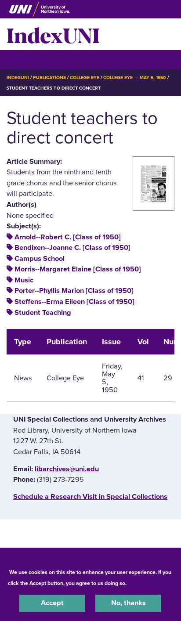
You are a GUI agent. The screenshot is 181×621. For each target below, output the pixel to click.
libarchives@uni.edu (67, 469)
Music (23, 280)
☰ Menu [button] (22, 59)
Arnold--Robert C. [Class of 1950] (67, 237)
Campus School (39, 258)
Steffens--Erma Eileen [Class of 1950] (74, 301)
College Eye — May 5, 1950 (134, 77)
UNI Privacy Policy (151, 583)
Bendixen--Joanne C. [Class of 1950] (72, 247)
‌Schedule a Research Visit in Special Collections (90, 496)
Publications (49, 77)
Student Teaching (42, 312)
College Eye (84, 77)
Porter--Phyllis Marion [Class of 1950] (74, 290)
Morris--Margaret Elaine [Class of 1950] (77, 269)
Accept (52, 603)
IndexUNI (53, 34)
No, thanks (128, 603)
